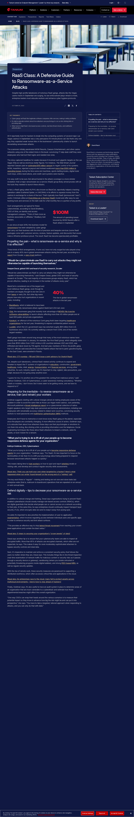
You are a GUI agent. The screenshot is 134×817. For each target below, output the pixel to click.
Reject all (102, 813)
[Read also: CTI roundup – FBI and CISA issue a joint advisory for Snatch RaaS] (39, 357)
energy (31, 367)
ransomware (12, 228)
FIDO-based (67, 563)
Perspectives (32, 17)
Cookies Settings (87, 813)
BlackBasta (14, 305)
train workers (34, 464)
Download (123, 17)
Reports (41, 17)
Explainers (22, 17)
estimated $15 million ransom (40, 166)
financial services (58, 367)
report (10, 255)
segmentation (13, 518)
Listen (105, 17)
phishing (65, 464)
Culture (58, 17)
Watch (113, 17)
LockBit (12, 327)
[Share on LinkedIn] (69, 105)
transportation (41, 367)
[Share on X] (72, 105)
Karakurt (12, 321)
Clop (11, 311)
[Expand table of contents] (103, 137)
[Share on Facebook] (76, 105)
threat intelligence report (35, 405)
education (54, 364)
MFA (74, 563)
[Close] (131, 813)
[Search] (125, 2)
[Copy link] (65, 105)
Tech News (50, 17)
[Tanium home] (15, 9)
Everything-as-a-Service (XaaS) (42, 198)
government (76, 364)
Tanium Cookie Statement (46, 815)
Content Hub (12, 16)
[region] (67, 813)
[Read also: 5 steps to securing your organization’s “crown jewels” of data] (38, 534)
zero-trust (30, 255)
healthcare (11, 367)
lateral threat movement (49, 526)
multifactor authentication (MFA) (47, 414)
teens (13, 294)
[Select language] (119, 2)
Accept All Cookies (117, 813)
